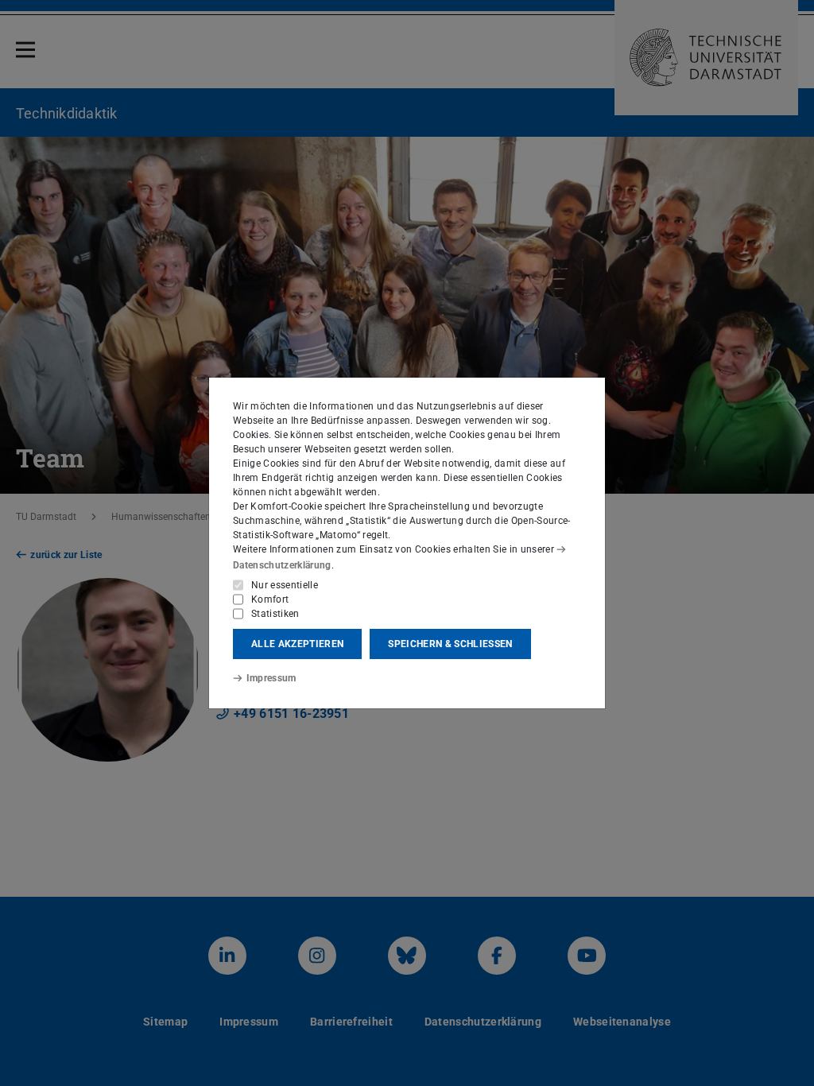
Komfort (270, 599)
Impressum (271, 678)
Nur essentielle (284, 585)
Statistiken (275, 613)
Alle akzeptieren (297, 644)
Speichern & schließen (450, 644)
